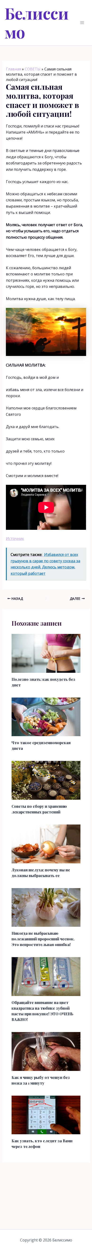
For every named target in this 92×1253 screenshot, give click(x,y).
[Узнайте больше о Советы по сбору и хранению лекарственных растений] (46, 780)
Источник (15, 538)
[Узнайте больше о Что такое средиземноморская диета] (46, 716)
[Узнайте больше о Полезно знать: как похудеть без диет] (46, 653)
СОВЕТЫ (33, 69)
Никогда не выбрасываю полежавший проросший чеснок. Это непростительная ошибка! (43, 939)
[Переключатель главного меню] (82, 22)
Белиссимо (37, 22)
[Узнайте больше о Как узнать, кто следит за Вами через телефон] (46, 1114)
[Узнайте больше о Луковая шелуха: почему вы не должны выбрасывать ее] (46, 843)
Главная (13, 69)
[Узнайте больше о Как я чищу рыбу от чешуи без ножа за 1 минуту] (46, 1051)
